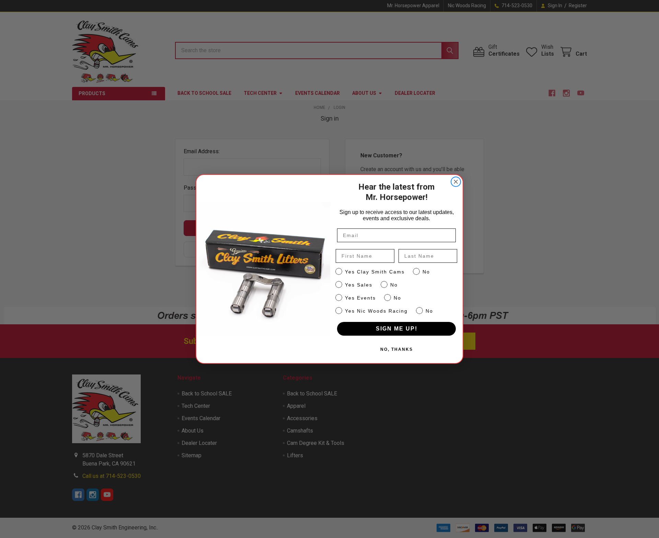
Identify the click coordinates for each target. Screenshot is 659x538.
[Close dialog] (456, 182)
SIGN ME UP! (396, 329)
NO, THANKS (396, 349)
